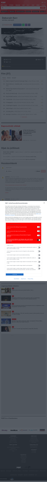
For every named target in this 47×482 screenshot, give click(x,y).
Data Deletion (16, 278)
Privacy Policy (30, 278)
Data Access (23, 278)
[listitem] (23, 224)
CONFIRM (14, 274)
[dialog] (23, 241)
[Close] (44, 203)
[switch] (38, 227)
